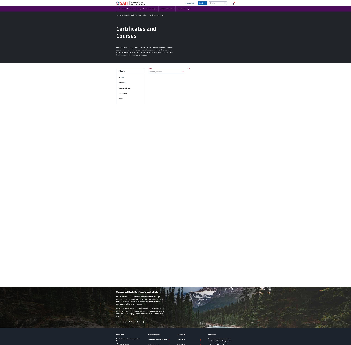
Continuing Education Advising (157, 339)
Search (150, 68)
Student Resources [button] (166, 9)
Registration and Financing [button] (146, 9)
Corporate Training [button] (183, 9)
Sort (189, 68)
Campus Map (181, 339)
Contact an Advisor (190, 3)
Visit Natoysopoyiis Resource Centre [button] (129, 322)
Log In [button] (201, 3)
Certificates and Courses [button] (125, 9)
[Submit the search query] (183, 71)
